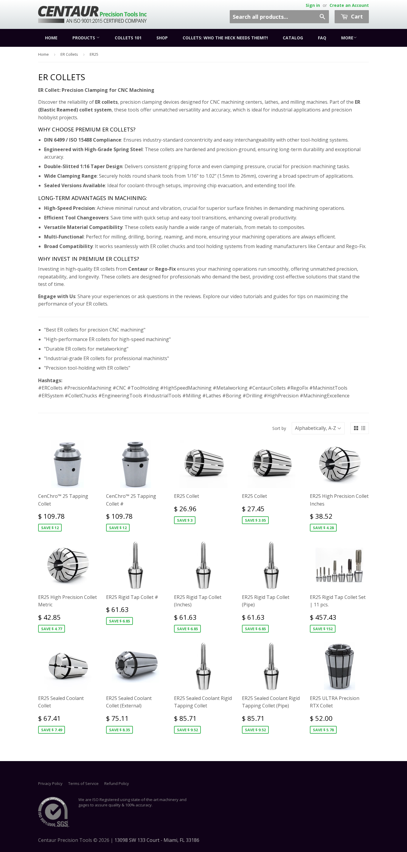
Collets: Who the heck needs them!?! (225, 38)
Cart (356, 16)
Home (51, 38)
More (347, 38)
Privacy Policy (50, 783)
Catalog (293, 38)
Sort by (279, 428)
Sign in (313, 5)
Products (84, 38)
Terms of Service (83, 783)
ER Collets (69, 54)
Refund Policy (116, 783)
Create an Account (349, 5)
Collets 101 (128, 38)
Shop (162, 38)
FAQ (322, 38)
